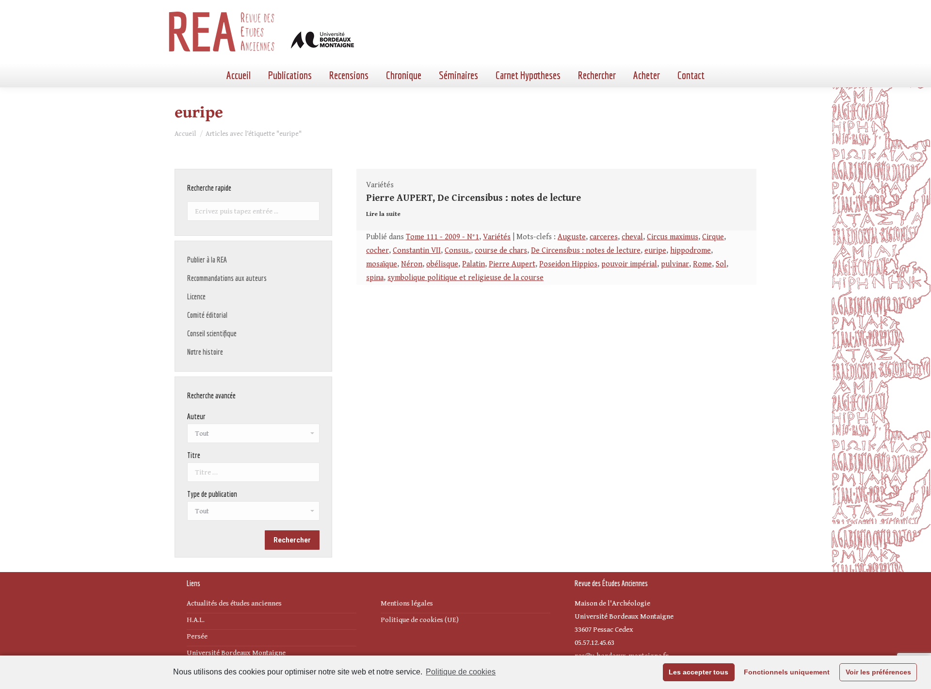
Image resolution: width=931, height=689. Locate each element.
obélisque (442, 264)
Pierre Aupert (512, 264)
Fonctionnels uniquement (787, 672)
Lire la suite (383, 214)
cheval (632, 237)
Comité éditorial (207, 315)
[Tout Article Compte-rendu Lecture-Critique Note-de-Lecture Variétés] (253, 513)
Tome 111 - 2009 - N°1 (442, 237)
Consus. (458, 250)
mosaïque (381, 264)
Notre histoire (205, 351)
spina (375, 277)
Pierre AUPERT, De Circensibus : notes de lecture (473, 198)
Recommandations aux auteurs (227, 278)
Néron (411, 264)
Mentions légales (407, 603)
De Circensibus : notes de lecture (586, 250)
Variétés (497, 237)
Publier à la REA (207, 259)
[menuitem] (239, 75)
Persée (197, 636)
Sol (721, 264)
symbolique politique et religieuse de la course (465, 277)
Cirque (713, 237)
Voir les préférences (878, 672)
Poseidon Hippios (568, 264)
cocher (377, 250)
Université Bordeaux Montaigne (236, 653)
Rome (702, 264)
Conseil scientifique (212, 333)
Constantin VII (417, 250)
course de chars (501, 250)
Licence (196, 296)
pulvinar (675, 264)
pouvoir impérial (629, 264)
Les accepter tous (698, 672)
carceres (604, 237)
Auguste (572, 237)
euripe (655, 250)
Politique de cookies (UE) (420, 620)
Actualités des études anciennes (234, 603)
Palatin (473, 264)
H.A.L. (196, 620)
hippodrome (690, 250)
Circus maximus (672, 237)
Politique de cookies (461, 672)
